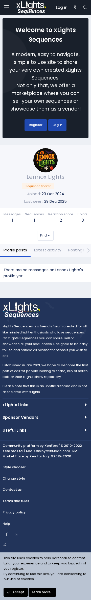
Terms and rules (16, 501)
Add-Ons (33, 451)
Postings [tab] (76, 250)
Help (6, 523)
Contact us (12, 489)
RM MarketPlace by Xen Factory (40, 454)
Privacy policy (14, 512)
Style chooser (14, 467)
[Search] (85, 7)
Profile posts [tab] (15, 250)
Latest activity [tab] (47, 250)
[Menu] (6, 7)
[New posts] (75, 7)
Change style (14, 478)
